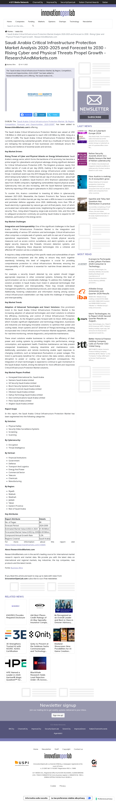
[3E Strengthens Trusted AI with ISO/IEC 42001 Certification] (15, 634)
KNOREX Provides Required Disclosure (15, 616)
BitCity (11, 729)
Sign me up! (58, 715)
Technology (74, 21)
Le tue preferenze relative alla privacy (68, 798)
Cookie (53, 786)
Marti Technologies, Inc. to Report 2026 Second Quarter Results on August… (100, 317)
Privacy (63, 786)
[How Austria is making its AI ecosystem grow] (82, 182)
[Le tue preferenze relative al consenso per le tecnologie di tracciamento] (104, 799)
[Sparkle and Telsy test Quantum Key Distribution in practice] (82, 204)
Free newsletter (50, 578)
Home (9, 21)
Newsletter (87, 21)
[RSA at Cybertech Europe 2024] (82, 136)
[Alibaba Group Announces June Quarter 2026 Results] (82, 294)
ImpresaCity (52, 2)
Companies (19, 21)
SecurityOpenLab (68, 2)
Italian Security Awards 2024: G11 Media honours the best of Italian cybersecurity (100, 157)
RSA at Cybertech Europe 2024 (97, 132)
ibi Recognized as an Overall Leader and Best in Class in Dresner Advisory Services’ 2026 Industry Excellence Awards (63, 622)
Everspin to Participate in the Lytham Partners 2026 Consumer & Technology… (99, 263)
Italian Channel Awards (89, 2)
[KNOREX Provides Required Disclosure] (15, 606)
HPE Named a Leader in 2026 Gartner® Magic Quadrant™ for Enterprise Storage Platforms (15, 678)
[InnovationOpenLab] (58, 13)
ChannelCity (38, 2)
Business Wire (11, 64)
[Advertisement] (58, 692)
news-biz (19, 31)
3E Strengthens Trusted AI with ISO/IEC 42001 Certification (13, 647)
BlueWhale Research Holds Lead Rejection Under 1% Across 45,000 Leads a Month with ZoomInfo (38, 679)
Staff (57, 749)
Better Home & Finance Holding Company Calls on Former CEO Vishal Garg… (100, 342)
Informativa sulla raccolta (36, 798)
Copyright (66, 749)
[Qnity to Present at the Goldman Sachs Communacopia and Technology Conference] (39, 634)
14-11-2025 (24, 64)
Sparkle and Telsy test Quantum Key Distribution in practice (99, 201)
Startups (62, 21)
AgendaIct (58, 733)
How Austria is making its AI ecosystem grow (100, 177)
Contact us (78, 749)
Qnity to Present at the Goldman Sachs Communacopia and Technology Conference (39, 648)
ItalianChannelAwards (98, 729)
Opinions (51, 21)
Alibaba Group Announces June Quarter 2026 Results (99, 291)
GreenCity (67, 729)
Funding (31, 21)
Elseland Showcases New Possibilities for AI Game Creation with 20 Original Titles (62, 649)
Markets (41, 21)
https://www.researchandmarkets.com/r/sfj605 (25, 545)
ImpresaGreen (80, 729)
